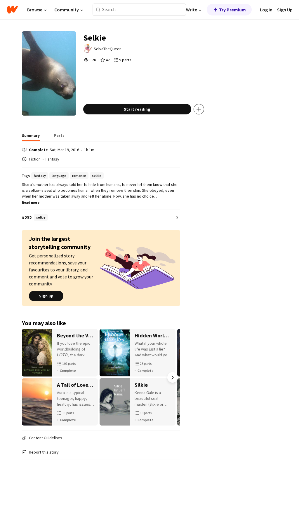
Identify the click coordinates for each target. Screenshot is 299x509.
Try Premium (232, 10)
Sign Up (285, 10)
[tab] (31, 137)
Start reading (137, 109)
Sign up (46, 296)
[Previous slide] (29, 377)
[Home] (12, 10)
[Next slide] (172, 377)
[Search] (98, 9)
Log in (266, 10)
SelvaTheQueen (107, 48)
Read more (30, 202)
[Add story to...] (199, 109)
